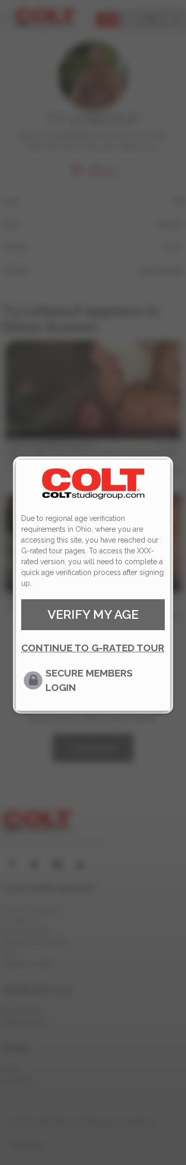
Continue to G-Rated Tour (92, 647)
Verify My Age (93, 614)
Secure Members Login (89, 680)
